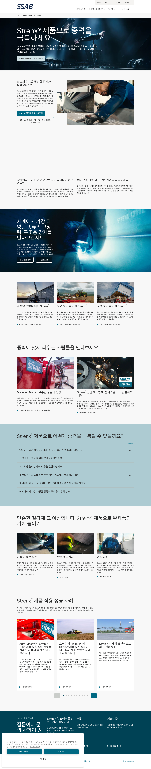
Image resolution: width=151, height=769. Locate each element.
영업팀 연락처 (63, 577)
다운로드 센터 (44, 260)
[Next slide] (94, 695)
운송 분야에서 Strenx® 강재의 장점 (109, 324)
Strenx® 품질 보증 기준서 (26, 574)
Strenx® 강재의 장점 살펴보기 (31, 113)
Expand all (130, 443)
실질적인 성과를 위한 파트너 (87, 413)
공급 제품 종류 (25, 260)
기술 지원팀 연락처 (105, 577)
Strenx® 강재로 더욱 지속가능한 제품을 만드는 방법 (35, 121)
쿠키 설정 (42, 759)
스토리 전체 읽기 (27, 687)
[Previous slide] (57, 695)
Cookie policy (35, 747)
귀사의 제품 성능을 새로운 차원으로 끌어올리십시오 (34, 410)
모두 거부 (61, 752)
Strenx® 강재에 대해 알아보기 (31, 58)
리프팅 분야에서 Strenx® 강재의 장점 (30, 324)
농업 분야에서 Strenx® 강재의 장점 (69, 324)
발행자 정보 (87, 761)
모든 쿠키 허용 (24, 752)
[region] (43, 750)
